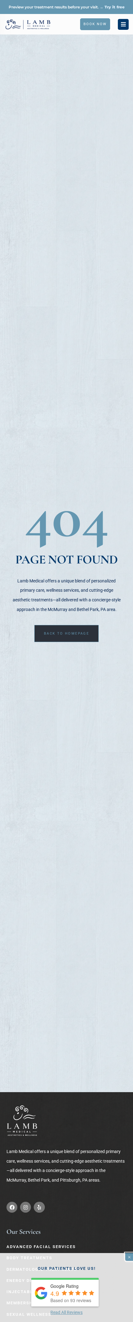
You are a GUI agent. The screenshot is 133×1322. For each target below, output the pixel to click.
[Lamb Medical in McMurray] (27, 24)
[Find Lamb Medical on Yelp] (39, 1207)
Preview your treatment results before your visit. (67, 7)
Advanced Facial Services (41, 1246)
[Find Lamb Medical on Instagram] (25, 1207)
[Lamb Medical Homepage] (21, 1120)
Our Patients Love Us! (67, 1268)
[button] (123, 24)
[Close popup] (129, 1257)
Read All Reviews (66, 1312)
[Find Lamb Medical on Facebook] (11, 1207)
